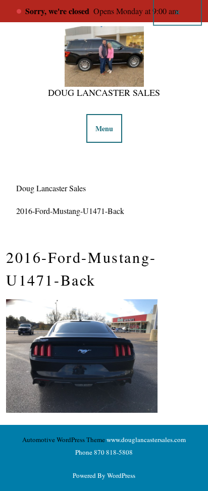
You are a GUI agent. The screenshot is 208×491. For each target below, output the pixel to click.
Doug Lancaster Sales (104, 92)
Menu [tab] (104, 128)
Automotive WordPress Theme (63, 439)
